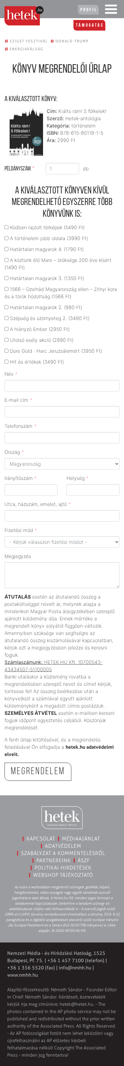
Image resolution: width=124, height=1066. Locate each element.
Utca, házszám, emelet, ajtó (38, 504)
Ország (14, 452)
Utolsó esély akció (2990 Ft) (41, 340)
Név (11, 374)
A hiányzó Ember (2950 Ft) (40, 329)
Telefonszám (20, 426)
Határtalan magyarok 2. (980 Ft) (46, 307)
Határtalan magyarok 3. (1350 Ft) (47, 278)
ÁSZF (84, 860)
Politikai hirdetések (63, 868)
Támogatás (90, 25)
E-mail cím (18, 400)
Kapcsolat (40, 839)
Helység (77, 478)
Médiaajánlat (81, 839)
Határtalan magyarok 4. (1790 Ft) (47, 249)
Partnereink (53, 860)
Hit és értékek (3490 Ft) (37, 362)
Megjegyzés (18, 556)
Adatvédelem (63, 846)
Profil (88, 10)
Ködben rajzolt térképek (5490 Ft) (47, 227)
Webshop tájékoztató (63, 875)
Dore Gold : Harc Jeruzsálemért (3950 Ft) (56, 351)
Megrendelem (38, 772)
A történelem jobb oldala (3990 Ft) (49, 238)
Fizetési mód (21, 530)
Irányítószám (21, 478)
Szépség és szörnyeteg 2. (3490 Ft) (49, 318)
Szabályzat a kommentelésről (63, 853)
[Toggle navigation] (111, 10)
